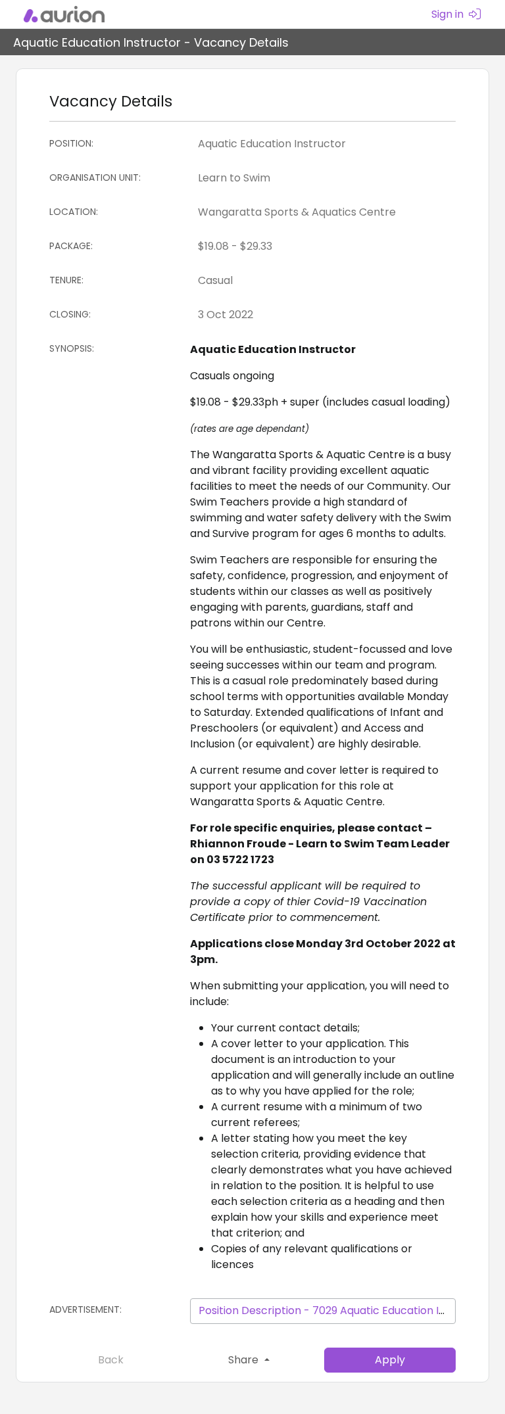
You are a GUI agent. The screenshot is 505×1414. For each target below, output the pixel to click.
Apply (390, 1359)
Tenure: (66, 280)
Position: (71, 143)
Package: (71, 245)
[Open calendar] (443, 315)
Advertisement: (85, 1309)
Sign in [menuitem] (447, 14)
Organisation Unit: (95, 177)
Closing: (70, 314)
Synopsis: (71, 348)
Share (244, 1359)
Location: (73, 211)
